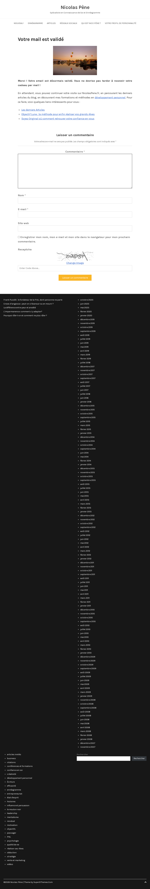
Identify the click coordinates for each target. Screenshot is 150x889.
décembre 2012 (87, 515)
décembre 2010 (87, 609)
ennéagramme (14, 790)
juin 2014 (84, 453)
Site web (23, 223)
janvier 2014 (85, 464)
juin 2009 (84, 680)
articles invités (14, 754)
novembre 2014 (87, 441)
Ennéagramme (35, 23)
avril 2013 (84, 500)
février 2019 (85, 358)
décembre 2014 (87, 437)
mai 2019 (84, 347)
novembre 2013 (87, 472)
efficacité (11, 786)
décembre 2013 (87, 468)
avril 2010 (84, 641)
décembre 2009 (87, 657)
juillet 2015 (85, 421)
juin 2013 (84, 492)
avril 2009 (85, 688)
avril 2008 (85, 727)
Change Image (75, 263)
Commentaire (75, 151)
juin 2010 (84, 633)
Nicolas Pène (75, 7)
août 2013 (85, 484)
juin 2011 (84, 586)
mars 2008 (85, 731)
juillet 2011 (85, 582)
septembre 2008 (88, 708)
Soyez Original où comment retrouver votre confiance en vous (57, 118)
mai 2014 (84, 456)
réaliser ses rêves (15, 848)
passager (11, 833)
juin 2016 (84, 398)
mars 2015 (85, 425)
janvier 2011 (85, 605)
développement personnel (110, 97)
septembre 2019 (88, 331)
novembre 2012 (87, 519)
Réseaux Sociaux (68, 23)
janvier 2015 (85, 433)
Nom (22, 195)
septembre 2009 (88, 668)
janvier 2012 (85, 558)
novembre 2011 (87, 566)
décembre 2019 (87, 319)
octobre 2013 (86, 476)
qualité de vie (13, 844)
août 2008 (85, 712)
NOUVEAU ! (19, 23)
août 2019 (84, 335)
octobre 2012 (86, 523)
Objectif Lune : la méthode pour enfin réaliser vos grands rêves (58, 114)
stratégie (11, 856)
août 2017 (84, 382)
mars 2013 (85, 504)
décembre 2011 (87, 562)
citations (11, 762)
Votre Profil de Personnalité (120, 23)
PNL (9, 837)
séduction (12, 852)
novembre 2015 (87, 409)
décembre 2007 (87, 743)
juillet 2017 (85, 386)
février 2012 (85, 555)
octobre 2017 (86, 374)
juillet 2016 (85, 394)
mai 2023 (84, 307)
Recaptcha (25, 249)
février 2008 (86, 735)
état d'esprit (13, 797)
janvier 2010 (86, 653)
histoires (11, 801)
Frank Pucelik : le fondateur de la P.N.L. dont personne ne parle (33, 300)
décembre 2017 (87, 366)
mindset (11, 821)
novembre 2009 (87, 660)
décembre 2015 (87, 405)
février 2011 (85, 602)
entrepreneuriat (14, 794)
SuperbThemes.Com (43, 882)
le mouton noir (14, 809)
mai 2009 (84, 684)
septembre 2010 (88, 621)
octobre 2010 (86, 617)
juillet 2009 (85, 676)
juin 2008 (84, 719)
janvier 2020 (86, 315)
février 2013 (85, 508)
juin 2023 (84, 304)
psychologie (13, 841)
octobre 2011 (86, 570)
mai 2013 (84, 496)
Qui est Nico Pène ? (91, 23)
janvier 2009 (86, 696)
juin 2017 (84, 390)
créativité (11, 774)
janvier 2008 (86, 739)
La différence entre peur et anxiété (20, 307)
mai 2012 (84, 543)
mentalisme (12, 817)
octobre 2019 (86, 327)
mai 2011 (84, 590)
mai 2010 (84, 637)
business (11, 758)
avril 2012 (84, 547)
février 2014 (85, 460)
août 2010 (85, 625)
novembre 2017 (87, 370)
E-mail (23, 209)
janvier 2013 (86, 511)
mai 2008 (84, 723)
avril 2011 (84, 594)
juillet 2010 (85, 629)
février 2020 (86, 311)
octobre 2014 (86, 445)
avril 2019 (84, 351)
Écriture (11, 782)
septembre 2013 (88, 480)
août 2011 (84, 578)
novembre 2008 (88, 700)
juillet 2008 (85, 715)
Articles (51, 23)
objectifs (11, 829)
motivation (12, 825)
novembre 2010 (87, 613)
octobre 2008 (86, 704)
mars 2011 (85, 598)
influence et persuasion (18, 805)
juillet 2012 (85, 535)
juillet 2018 (85, 362)
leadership (12, 813)
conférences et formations (20, 766)
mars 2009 (85, 692)
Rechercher (82, 754)
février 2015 (85, 429)
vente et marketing (16, 860)
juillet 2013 (85, 488)
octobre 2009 (86, 664)
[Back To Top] (145, 882)
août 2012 (84, 531)
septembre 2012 (88, 527)
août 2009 (85, 672)
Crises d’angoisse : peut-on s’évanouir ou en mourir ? (29, 304)
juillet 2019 (85, 339)
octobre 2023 (86, 300)
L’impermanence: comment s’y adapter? (23, 311)
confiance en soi (15, 770)
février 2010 (85, 649)
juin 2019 (84, 343)
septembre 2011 (87, 574)
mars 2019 (85, 354)
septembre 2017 (88, 378)
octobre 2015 (86, 413)
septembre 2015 (88, 417)
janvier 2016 (85, 402)
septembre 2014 (88, 449)
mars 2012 (85, 551)
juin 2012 (84, 539)
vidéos (10, 864)
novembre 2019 (87, 323)
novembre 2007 (87, 747)
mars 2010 (85, 645)
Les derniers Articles (33, 109)
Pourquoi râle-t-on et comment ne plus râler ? (25, 315)
